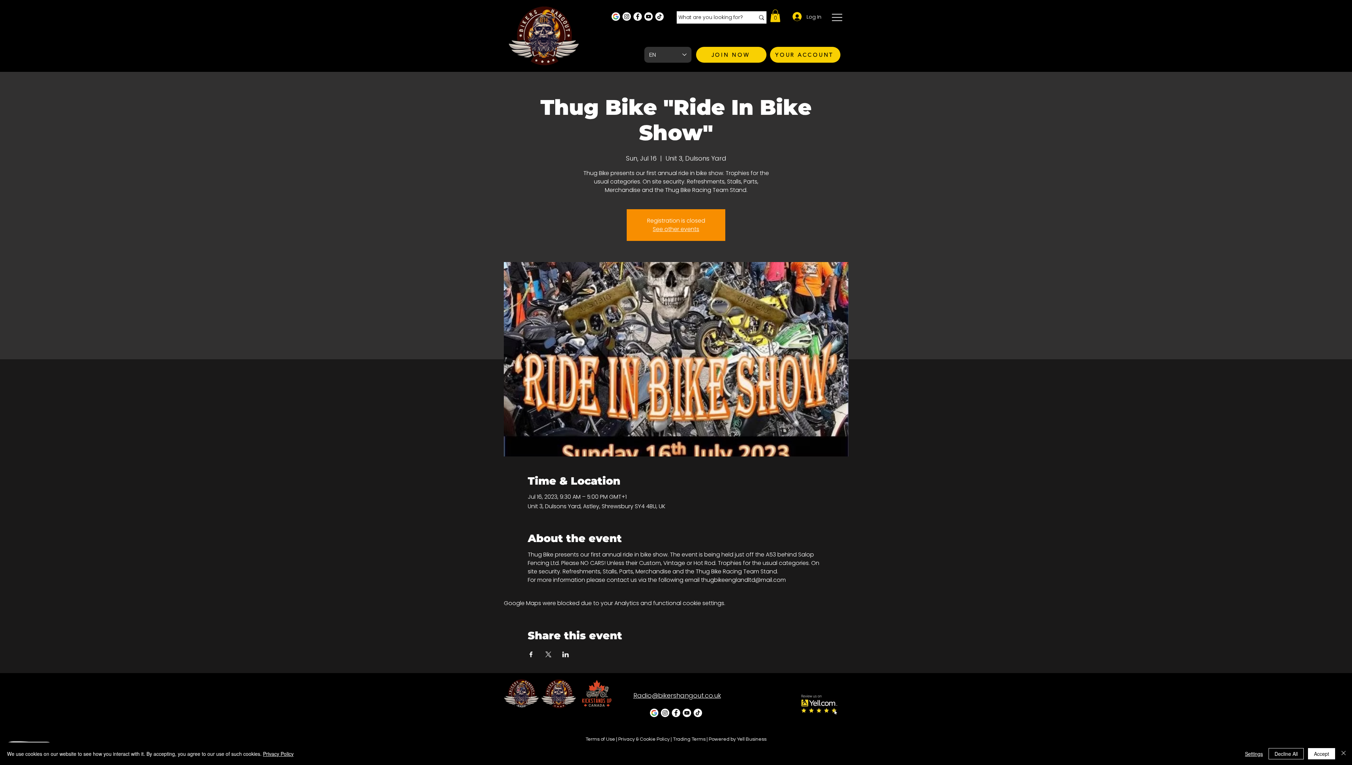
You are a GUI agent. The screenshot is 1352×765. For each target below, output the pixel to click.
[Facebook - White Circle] (637, 16)
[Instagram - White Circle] (626, 16)
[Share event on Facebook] (531, 654)
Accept (1321, 753)
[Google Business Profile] (616, 16)
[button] (775, 16)
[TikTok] (659, 16)
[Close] (1343, 753)
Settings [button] (1254, 753)
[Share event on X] (548, 654)
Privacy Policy (278, 753)
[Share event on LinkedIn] (565, 654)
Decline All (1286, 753)
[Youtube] (648, 16)
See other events (676, 229)
